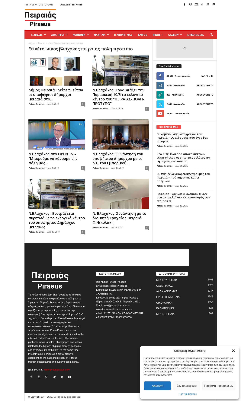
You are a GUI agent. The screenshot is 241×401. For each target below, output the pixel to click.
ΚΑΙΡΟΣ (142, 34)
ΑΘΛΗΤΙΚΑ (57, 34)
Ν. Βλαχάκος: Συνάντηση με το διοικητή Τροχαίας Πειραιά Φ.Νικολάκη (119, 218)
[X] (208, 4)
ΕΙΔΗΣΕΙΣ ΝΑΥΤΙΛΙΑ (168, 297)
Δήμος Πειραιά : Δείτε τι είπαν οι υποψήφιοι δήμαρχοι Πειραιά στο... (55, 95)
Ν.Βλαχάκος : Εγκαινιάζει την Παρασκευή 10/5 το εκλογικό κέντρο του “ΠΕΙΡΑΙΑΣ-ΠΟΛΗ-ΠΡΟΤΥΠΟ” (118, 97)
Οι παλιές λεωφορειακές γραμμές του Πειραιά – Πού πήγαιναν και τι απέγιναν (183, 177)
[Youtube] (214, 4)
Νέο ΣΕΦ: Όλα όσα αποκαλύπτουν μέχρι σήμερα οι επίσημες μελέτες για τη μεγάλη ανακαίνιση (183, 157)
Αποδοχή (157, 385)
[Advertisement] (148, 17)
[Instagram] (190, 4)
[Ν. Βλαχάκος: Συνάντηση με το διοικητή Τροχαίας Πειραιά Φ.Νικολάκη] (120, 194)
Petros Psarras (36, 104)
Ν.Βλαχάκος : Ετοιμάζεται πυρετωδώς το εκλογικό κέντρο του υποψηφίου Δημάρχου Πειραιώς (56, 220)
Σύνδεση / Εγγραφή (70, 4)
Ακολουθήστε (205, 85)
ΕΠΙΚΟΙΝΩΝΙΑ (195, 34)
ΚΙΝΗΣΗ (157, 34)
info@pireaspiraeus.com (56, 369)
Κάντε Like (207, 75)
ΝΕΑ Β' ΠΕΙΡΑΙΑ (165, 314)
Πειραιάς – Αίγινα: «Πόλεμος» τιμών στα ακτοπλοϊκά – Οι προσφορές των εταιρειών (183, 197)
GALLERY (173, 34)
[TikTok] (202, 4)
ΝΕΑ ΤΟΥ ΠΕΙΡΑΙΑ (167, 280)
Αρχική (31, 43)
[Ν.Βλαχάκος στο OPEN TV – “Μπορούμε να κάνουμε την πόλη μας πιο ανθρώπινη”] (56, 134)
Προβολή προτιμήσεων (218, 385)
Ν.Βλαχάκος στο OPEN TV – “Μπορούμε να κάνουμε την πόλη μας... (53, 159)
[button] (233, 351)
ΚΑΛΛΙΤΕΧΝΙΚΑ (165, 308)
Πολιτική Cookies (188, 394)
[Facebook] (184, 4)
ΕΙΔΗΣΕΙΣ (37, 34)
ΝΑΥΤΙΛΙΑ (99, 34)
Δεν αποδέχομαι (187, 385)
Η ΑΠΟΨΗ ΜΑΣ (123, 34)
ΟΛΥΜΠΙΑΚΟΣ (164, 285)
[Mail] (196, 4)
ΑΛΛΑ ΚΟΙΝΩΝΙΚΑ (166, 291)
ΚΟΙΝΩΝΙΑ (79, 34)
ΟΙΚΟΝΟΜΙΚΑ (164, 302)
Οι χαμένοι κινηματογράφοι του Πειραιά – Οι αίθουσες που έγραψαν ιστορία (182, 137)
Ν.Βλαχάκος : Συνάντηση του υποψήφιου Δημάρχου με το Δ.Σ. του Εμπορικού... (117, 159)
